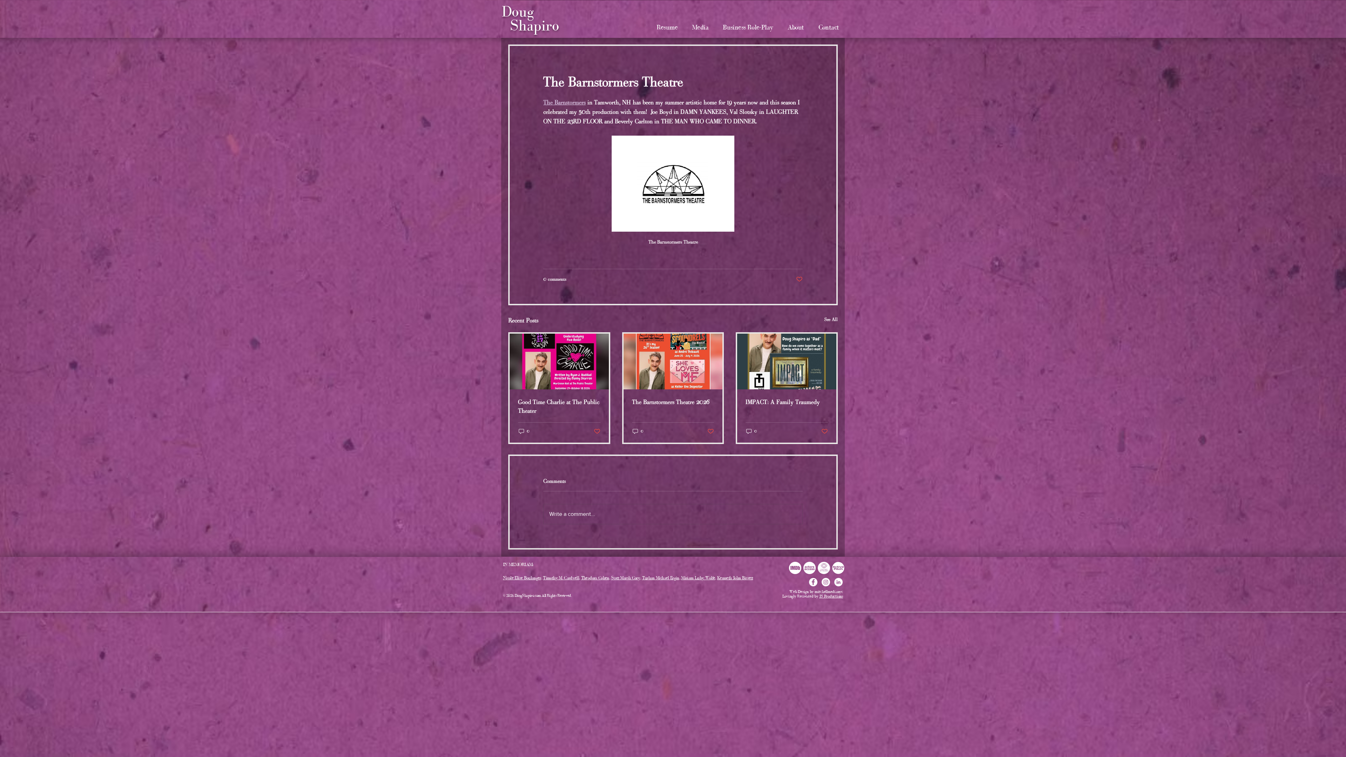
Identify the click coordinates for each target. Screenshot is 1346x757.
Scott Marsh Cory (625, 577)
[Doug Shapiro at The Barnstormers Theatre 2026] (673, 361)
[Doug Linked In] (838, 582)
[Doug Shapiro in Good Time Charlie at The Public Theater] (559, 361)
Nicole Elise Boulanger (522, 577)
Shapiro (534, 25)
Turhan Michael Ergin (660, 577)
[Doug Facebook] (813, 582)
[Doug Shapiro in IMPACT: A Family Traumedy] (786, 361)
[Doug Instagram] (826, 582)
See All (831, 319)
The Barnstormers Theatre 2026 (670, 402)
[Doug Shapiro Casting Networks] (824, 568)
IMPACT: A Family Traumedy (783, 402)
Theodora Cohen (595, 577)
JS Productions (831, 596)
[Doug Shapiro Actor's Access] (809, 568)
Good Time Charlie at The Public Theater (558, 406)
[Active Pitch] (838, 568)
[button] (700, 27)
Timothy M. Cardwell (561, 577)
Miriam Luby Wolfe (698, 577)
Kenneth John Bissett (735, 577)
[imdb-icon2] (795, 568)
